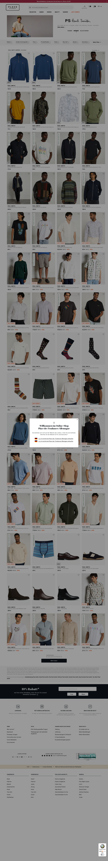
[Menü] (105, 844)
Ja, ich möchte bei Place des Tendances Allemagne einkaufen (55, 438)
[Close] (77, 419)
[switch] (102, 855)
